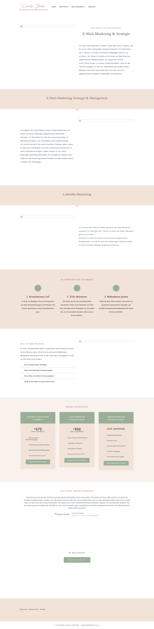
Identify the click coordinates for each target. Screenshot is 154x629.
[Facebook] (112, 6)
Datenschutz (33, 609)
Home (54, 7)
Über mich (63, 7)
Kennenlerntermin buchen (77, 460)
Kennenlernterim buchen (38, 462)
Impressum (23, 609)
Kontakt (92, 7)
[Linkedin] (106, 6)
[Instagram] (100, 6)
